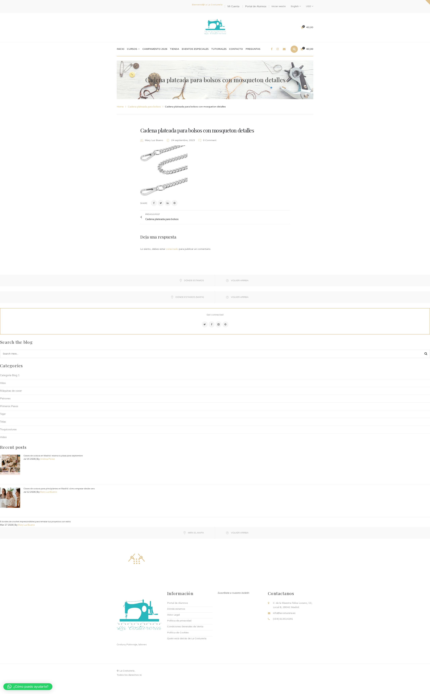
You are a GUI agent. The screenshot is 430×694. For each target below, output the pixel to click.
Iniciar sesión (278, 6)
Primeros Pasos (9, 406)
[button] (27, 686)
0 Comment (209, 140)
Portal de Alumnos (255, 6)
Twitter (205, 324)
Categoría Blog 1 (9, 375)
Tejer (3, 413)
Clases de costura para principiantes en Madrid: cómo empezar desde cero (59, 489)
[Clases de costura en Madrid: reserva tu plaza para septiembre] (10, 465)
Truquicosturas (8, 429)
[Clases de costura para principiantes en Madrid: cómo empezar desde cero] (10, 498)
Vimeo (219, 324)
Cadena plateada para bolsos (144, 106)
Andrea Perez (47, 459)
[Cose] (136, 558)
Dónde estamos (176, 608)
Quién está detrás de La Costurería (186, 638)
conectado (172, 249)
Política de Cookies (178, 632)
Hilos (3, 383)
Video (3, 437)
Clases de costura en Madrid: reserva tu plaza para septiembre (53, 456)
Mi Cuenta (233, 6)
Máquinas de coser (11, 390)
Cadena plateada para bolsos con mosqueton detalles (197, 130)
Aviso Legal (173, 614)
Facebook (212, 324)
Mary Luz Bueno (154, 140)
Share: (143, 203)
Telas (3, 421)
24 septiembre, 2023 (183, 140)
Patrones (5, 398)
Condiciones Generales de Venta (185, 626)
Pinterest (225, 324)
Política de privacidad (179, 620)
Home (120, 106)
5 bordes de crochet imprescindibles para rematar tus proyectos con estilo (35, 522)
